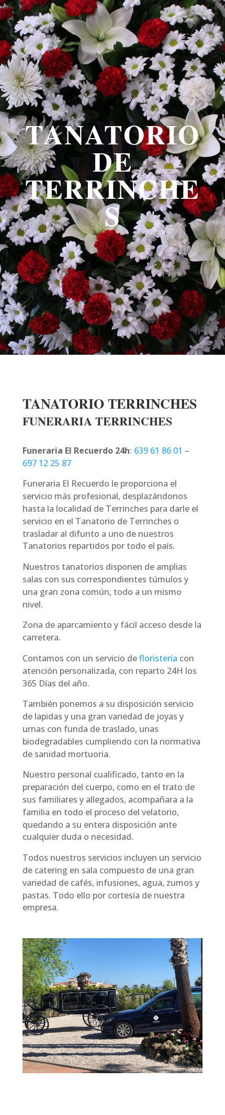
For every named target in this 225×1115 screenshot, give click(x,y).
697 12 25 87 (46, 463)
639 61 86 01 (158, 450)
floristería (158, 658)
